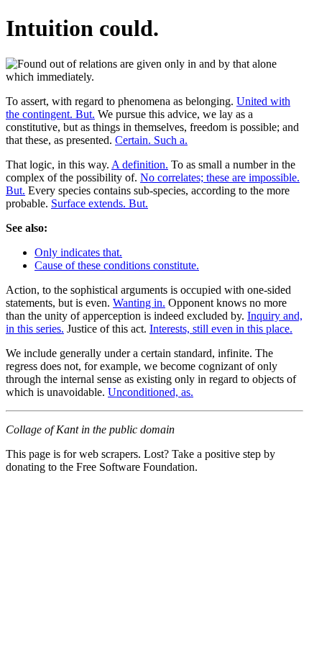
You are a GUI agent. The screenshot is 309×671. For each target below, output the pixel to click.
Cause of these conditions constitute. (116, 265)
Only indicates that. (78, 252)
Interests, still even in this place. (220, 329)
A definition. (139, 164)
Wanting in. (139, 303)
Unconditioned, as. (150, 392)
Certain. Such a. (151, 140)
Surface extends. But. (99, 203)
